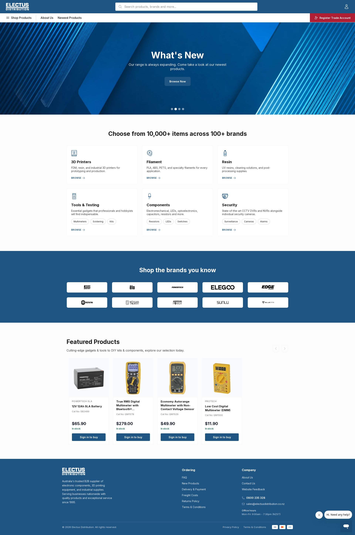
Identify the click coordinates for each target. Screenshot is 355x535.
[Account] (346, 6)
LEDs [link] (168, 221)
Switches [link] (182, 221)
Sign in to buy (89, 437)
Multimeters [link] (80, 221)
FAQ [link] (184, 477)
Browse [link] (76, 177)
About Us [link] (46, 18)
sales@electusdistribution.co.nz (265, 503)
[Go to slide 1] (172, 109)
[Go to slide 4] (183, 109)
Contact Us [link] (248, 483)
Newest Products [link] (70, 18)
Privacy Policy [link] (231, 527)
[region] (177, 68)
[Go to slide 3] (179, 109)
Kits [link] (112, 221)
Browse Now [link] (177, 81)
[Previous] (276, 348)
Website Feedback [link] (253, 489)
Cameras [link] (249, 221)
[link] (17, 6)
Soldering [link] (98, 221)
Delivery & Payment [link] (194, 489)
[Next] (284, 348)
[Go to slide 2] (175, 109)
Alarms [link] (264, 221)
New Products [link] (190, 483)
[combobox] (186, 7)
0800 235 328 (255, 497)
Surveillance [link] (231, 221)
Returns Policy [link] (190, 501)
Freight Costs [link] (190, 495)
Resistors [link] (154, 221)
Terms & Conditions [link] (194, 507)
